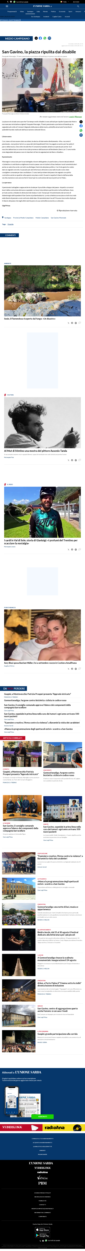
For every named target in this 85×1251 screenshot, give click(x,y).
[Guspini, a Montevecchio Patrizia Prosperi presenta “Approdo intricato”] (22, 754)
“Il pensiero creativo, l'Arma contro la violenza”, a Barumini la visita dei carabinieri (42, 722)
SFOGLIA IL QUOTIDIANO (10, 20)
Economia (62, 11)
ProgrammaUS (12, 11)
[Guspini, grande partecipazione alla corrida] (18, 1041)
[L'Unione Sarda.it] (42, 6)
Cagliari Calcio (56, 16)
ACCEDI (76, 2)
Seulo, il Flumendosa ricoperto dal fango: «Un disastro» (30, 318)
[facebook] (11, 2)
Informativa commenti (42, 1212)
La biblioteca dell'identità (42, 1146)
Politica (53, 11)
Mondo (45, 11)
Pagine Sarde (42, 1154)
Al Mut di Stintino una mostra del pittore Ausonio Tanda (35, 450)
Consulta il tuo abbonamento (42, 1138)
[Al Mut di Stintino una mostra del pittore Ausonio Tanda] (42, 422)
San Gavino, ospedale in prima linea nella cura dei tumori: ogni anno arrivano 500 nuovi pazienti (62, 829)
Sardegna (30, 11)
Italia (38, 11)
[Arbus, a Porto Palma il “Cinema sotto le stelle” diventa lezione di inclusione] (18, 990)
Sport (70, 11)
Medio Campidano (17, 38)
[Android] (42, 1235)
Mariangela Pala (9, 457)
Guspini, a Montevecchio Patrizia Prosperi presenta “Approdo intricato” (37, 694)
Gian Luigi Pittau (9, 710)
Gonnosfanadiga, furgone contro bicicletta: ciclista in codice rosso (35, 700)
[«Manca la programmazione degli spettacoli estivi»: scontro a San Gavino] (18, 889)
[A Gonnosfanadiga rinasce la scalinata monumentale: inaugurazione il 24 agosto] (18, 965)
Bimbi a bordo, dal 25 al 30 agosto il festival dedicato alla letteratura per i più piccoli (58, 933)
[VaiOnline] (42, 1179)
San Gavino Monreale (58, 218)
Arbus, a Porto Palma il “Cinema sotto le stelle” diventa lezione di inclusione (59, 984)
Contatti (42, 1204)
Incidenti (46, 16)
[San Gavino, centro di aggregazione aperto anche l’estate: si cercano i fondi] (18, 1016)
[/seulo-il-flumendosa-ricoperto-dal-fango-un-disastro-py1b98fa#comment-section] (79, 323)
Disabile (10, 224)
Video (22, 11)
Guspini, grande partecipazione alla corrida (58, 1034)
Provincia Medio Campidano (23, 218)
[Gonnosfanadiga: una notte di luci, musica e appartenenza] (18, 914)
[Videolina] (21, 1127)
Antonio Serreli (8, 726)
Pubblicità (42, 1201)
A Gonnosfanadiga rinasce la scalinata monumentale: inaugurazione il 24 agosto (57, 958)
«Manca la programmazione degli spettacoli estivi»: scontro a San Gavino (38, 729)
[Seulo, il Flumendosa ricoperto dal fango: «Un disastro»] (42, 290)
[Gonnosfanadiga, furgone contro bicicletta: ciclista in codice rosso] (62, 755)
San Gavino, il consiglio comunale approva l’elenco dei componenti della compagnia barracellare (20, 828)
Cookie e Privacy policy (42, 1193)
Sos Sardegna (35, 16)
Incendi (67, 16)
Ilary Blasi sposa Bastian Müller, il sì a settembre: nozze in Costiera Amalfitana (40, 663)
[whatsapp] (14, 2)
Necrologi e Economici (42, 1197)
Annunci (78, 11)
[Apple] (42, 1229)
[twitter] (8, 2)
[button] (36, 38)
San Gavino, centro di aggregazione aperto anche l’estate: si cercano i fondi (58, 1009)
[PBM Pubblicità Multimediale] (42, 1183)
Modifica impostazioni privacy (43, 1208)
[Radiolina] (63, 1127)
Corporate (43, 1216)
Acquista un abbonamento (42, 1142)
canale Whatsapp (75, 116)
